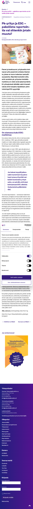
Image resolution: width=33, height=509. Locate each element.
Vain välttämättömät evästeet (16, 282)
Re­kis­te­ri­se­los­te (6, 440)
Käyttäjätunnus (6, 480)
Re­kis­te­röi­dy (5, 501)
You (3, 468)
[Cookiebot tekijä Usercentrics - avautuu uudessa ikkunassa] (24, 225)
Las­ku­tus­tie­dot (6, 411)
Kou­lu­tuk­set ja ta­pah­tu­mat (9, 424)
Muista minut (7, 493)
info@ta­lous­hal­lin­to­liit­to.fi (9, 398)
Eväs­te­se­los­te (6, 250)
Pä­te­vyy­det (5, 431)
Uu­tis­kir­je (4, 472)
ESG (13, 39)
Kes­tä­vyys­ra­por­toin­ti (21, 39)
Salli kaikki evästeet (17, 277)
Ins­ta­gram (5, 470)
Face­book (4, 463)
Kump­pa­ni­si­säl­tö (6, 39)
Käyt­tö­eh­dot (5, 438)
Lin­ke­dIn (4, 465)
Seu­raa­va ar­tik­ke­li (23, 322)
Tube (5, 468)
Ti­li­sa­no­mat (16, 2)
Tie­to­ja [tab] (27, 229)
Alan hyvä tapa (6, 434)
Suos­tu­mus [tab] (6, 229)
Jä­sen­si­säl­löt (5, 422)
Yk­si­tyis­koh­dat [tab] (16, 229)
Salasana (4, 487)
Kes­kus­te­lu (5, 455)
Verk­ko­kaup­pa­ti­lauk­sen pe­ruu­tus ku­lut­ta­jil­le (14, 416)
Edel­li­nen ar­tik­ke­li (9, 322)
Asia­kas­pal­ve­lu (6, 436)
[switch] (29, 261)
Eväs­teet (4, 443)
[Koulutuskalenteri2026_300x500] (16, 373)
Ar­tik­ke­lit (4, 453)
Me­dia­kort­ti (5, 445)
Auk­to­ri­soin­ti (5, 429)
